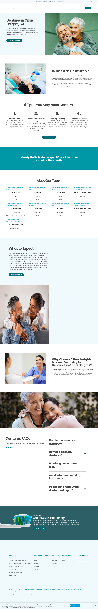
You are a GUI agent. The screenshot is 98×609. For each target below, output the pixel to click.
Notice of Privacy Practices (26, 589)
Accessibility (24, 591)
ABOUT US (78, 8)
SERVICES (55, 8)
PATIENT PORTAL (67, 555)
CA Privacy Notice (67, 589)
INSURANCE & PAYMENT (41, 555)
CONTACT (12, 555)
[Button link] (95, 8)
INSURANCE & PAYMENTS (67, 8)
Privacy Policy (13, 589)
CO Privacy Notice (78, 589)
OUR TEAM (49, 8)
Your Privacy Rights (75, 605)
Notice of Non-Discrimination (52, 589)
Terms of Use (38, 589)
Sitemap (32, 591)
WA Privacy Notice (14, 591)
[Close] (95, 605)
